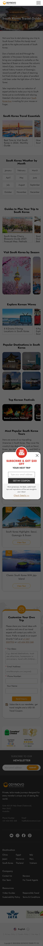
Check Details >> (21, 495)
